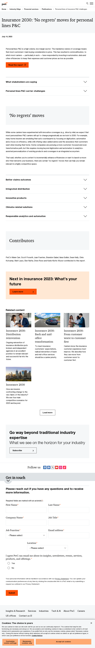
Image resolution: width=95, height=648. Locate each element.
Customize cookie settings (10, 642)
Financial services (31, 9)
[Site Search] (87, 3)
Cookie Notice (37, 635)
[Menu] (91, 3)
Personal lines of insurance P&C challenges (71, 9)
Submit (12, 593)
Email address (56, 530)
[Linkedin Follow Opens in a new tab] (44, 468)
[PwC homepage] (5, 3)
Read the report (15, 65)
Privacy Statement (62, 579)
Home (4, 9)
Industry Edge (15, 9)
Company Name (15, 517)
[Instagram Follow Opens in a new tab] (60, 468)
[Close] (91, 623)
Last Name (54, 504)
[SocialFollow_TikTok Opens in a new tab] (64, 468)
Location (32, 543)
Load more (47, 412)
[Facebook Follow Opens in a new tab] (48, 468)
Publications (47, 9)
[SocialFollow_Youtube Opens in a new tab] (56, 468)
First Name (12, 504)
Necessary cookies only (27, 642)
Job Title (53, 517)
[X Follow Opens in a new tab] (52, 468)
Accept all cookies (63, 642)
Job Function (13, 530)
